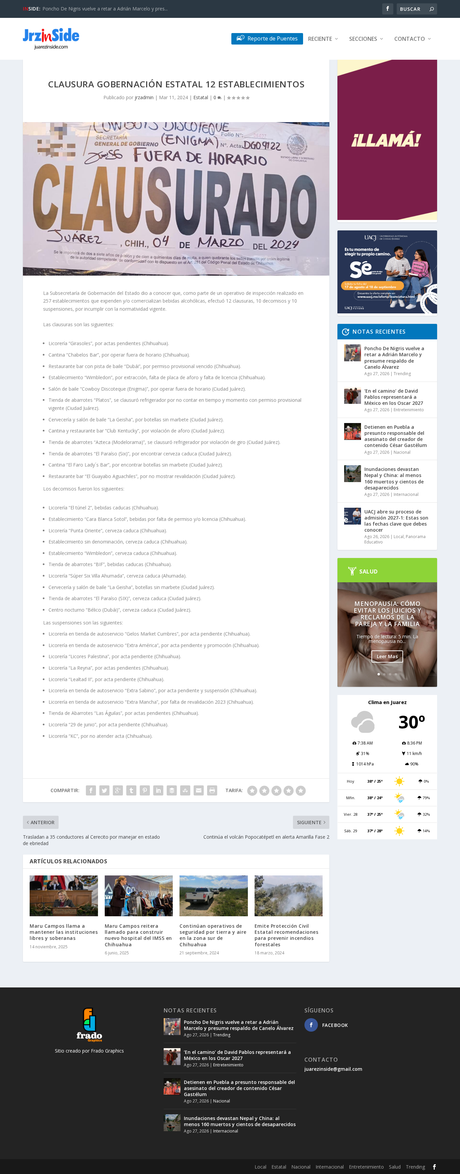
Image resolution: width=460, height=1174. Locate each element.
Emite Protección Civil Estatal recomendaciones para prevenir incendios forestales (287, 935)
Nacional (402, 452)
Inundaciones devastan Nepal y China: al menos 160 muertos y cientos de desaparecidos (394, 478)
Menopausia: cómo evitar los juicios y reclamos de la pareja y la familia (387, 613)
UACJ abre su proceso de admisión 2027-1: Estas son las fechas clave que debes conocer (396, 520)
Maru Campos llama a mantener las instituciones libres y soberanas (64, 932)
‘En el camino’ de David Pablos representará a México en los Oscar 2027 (393, 397)
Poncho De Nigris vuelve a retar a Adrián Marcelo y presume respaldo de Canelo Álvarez (394, 357)
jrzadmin (144, 97)
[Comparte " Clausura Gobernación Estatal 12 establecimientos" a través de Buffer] (171, 790)
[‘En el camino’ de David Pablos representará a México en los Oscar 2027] (352, 395)
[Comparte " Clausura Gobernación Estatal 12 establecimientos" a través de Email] (198, 790)
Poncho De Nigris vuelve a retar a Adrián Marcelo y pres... (105, 8)
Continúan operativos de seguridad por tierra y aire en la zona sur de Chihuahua (213, 935)
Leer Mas (387, 656)
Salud (395, 1167)
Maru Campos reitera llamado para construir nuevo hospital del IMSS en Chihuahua (138, 935)
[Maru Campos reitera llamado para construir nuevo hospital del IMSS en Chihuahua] (139, 896)
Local (399, 536)
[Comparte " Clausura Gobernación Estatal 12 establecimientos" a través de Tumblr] (131, 790)
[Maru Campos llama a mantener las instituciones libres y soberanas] (64, 896)
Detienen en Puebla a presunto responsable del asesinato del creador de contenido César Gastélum (395, 436)
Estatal (200, 97)
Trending (402, 373)
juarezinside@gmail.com (333, 1069)
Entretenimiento (409, 410)
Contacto (409, 39)
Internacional (406, 494)
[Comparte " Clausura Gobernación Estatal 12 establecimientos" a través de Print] (212, 790)
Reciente (320, 39)
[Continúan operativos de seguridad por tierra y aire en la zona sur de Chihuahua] (213, 896)
